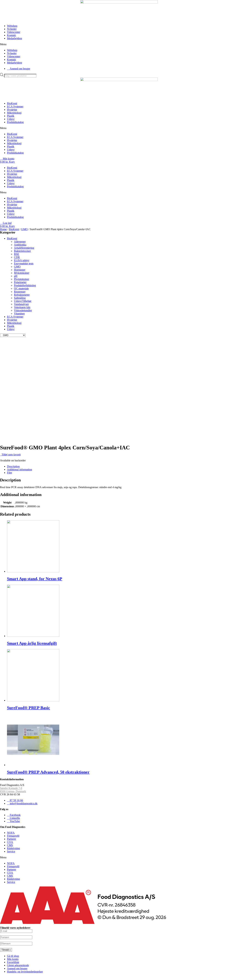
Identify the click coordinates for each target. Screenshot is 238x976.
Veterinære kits (22, 307)
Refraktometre (22, 294)
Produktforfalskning (25, 285)
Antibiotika (20, 244)
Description (13, 466)
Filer (9, 472)
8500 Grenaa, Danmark (13, 791)
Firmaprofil (13, 835)
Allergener (20, 241)
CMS (10, 845)
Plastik (10, 115)
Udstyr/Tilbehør (22, 301)
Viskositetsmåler (23, 310)
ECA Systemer (15, 106)
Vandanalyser (21, 304)
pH (15, 276)
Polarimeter (20, 282)
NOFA (11, 832)
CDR (17, 257)
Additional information (19, 469)
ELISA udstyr (21, 260)
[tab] (122, 466)
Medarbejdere (14, 38)
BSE (16, 254)
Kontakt (11, 35)
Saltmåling (20, 297)
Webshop (12, 25)
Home (3, 229)
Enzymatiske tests (23, 263)
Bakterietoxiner (22, 250)
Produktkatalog (15, 122)
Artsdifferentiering (24, 247)
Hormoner (19, 269)
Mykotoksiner (21, 272)
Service (11, 851)
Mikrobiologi (14, 112)
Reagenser (19, 291)
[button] (119, 44)
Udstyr (10, 119)
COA (10, 842)
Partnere (11, 838)
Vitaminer (19, 313)
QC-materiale (21, 288)
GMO (24, 229)
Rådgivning (13, 848)
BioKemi (12, 103)
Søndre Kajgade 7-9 (11, 788)
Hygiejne (12, 109)
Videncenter (13, 32)
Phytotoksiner (21, 279)
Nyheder (12, 28)
